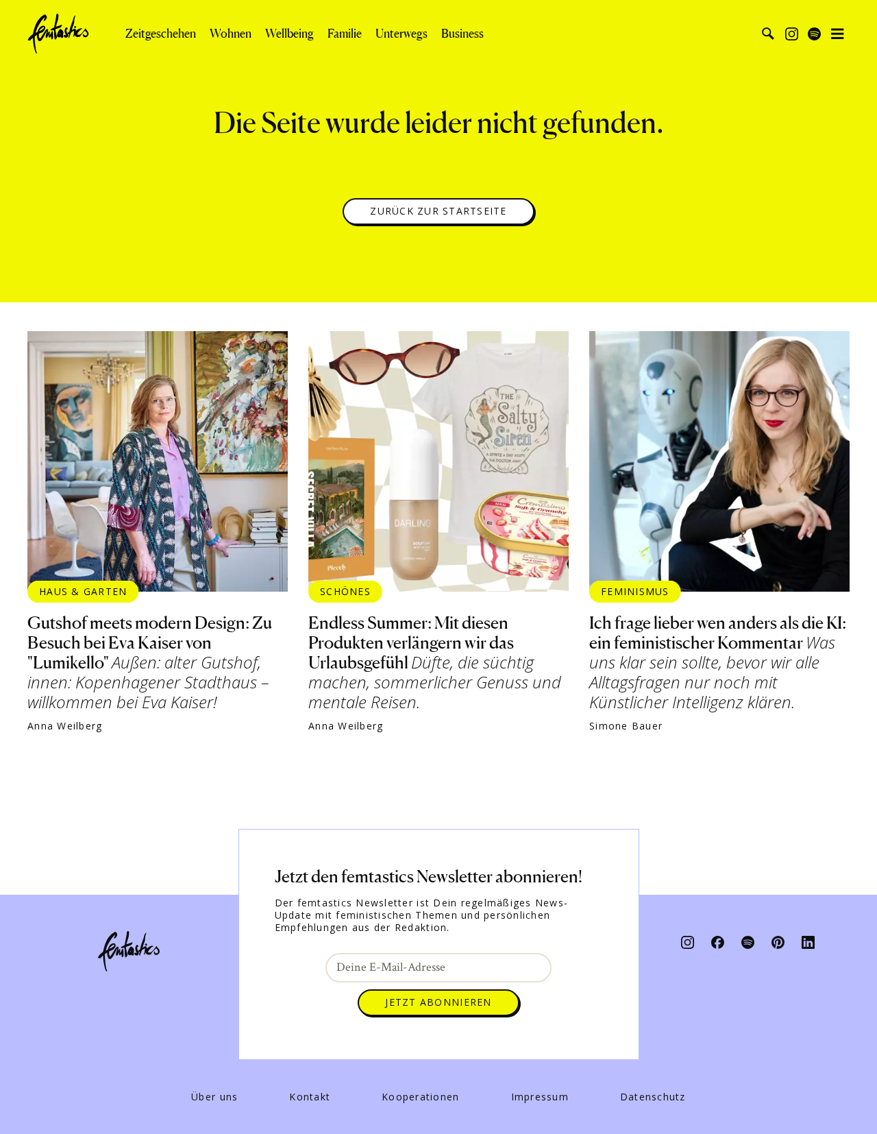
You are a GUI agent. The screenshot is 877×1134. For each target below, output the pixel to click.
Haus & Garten (83, 591)
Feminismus (635, 591)
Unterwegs (401, 33)
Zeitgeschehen (160, 33)
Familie (345, 33)
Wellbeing (289, 33)
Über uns (214, 1097)
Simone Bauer (626, 726)
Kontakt (309, 1097)
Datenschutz (653, 1097)
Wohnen (230, 33)
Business (462, 33)
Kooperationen (420, 1097)
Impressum (540, 1097)
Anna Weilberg (64, 726)
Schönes (345, 591)
